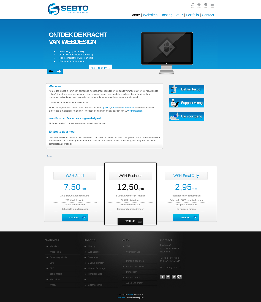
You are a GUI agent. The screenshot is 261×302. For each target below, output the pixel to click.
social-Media (56, 274)
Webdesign (55, 252)
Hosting (166, 15)
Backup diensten (96, 263)
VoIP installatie (135, 111)
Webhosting (94, 252)
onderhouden (128, 107)
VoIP (179, 15)
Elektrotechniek (95, 285)
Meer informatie (100, 68)
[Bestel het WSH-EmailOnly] (186, 218)
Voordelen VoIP (133, 252)
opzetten (106, 107)
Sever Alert (93, 257)
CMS (52, 263)
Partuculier (131, 272)
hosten (114, 107)
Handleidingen (95, 274)
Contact (208, 15)
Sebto (130, 294)
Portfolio (192, 15)
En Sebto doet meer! (62, 131)
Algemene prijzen (134, 283)
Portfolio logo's (133, 277)
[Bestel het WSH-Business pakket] (130, 221)
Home (135, 15)
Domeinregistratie (58, 257)
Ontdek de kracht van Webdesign (78, 38)
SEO (52, 268)
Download (121, 298)
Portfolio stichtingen (135, 266)
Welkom (55, 86)
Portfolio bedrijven (135, 261)
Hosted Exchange (96, 268)
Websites (150, 15)
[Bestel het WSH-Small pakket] (75, 218)
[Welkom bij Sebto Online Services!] (69, 12)
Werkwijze (55, 279)
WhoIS (53, 285)
